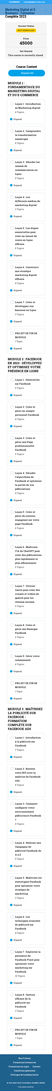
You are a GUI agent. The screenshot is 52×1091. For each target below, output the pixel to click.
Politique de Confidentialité (24, 1074)
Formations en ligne (19, 1066)
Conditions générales (24, 1070)
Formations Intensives (24, 1062)
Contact (36, 1066)
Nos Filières (24, 1058)
